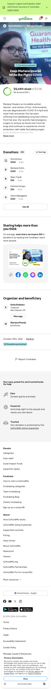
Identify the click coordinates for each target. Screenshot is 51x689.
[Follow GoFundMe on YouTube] (10, 601)
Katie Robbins (17, 305)
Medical (30, 339)
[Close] (47, 7)
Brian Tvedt (16, 177)
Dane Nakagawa (18, 196)
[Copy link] (10, 275)
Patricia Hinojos (17, 186)
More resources (11, 579)
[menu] (46, 18)
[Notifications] (40, 18)
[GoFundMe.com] (25, 18)
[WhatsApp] (25, 275)
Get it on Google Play (10, 609)
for (25, 26)
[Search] (4, 18)
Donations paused (26, 65)
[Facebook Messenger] (32, 275)
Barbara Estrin (17, 168)
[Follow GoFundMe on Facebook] (4, 601)
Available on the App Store (26, 609)
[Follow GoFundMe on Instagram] (20, 601)
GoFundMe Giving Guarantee (24, 428)
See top (42, 152)
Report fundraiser (27, 359)
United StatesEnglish (27, 593)
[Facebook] (18, 275)
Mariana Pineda (18, 322)
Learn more (13, 10)
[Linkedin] (40, 275)
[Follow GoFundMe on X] (15, 601)
